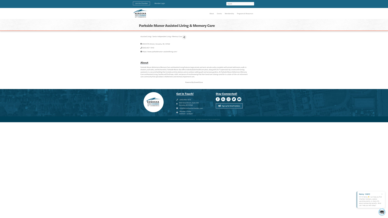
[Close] (382, 194)
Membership (229, 13)
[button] (141, 3)
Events (219, 13)
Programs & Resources (245, 13)
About (212, 13)
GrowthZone (198, 82)
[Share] (184, 37)
